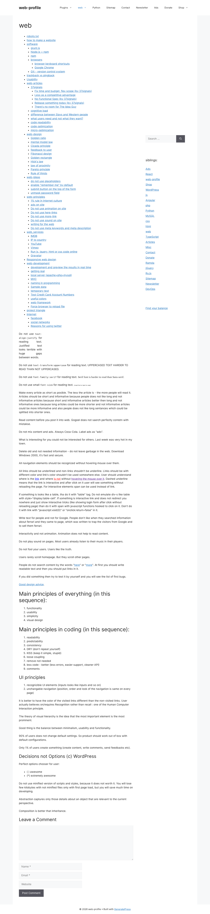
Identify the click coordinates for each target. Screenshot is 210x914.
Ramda (150, 262)
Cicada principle (40, 145)
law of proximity (40, 165)
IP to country (38, 239)
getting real (38, 271)
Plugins (64, 7)
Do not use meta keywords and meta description (61, 228)
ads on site (37, 204)
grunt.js (35, 48)
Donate (168, 7)
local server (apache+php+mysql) (51, 275)
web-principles (36, 196)
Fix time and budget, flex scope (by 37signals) (63, 91)
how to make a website (41, 40)
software (32, 44)
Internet (31, 314)
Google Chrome (44, 67)
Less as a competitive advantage (55, 95)
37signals (36, 87)
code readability (41, 122)
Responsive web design (41, 259)
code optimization (42, 126)
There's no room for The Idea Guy (55, 106)
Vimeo (35, 247)
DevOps (150, 289)
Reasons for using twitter (46, 326)
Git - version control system (48, 71)
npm (33, 55)
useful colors (38, 298)
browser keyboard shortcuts (52, 63)
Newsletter (142, 7)
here (77, 564)
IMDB (34, 236)
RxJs (148, 273)
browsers (36, 59)
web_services (35, 232)
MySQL (150, 215)
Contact (125, 7)
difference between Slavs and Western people (59, 114)
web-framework (41, 302)
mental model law (42, 142)
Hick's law (37, 161)
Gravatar (36, 255)
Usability (32, 79)
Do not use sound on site (46, 220)
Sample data (38, 286)
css (148, 221)
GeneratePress (122, 909)
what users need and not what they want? (57, 118)
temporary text (40, 290)
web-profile (30, 7)
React (149, 174)
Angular (150, 200)
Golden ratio (38, 138)
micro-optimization (42, 130)
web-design (34, 134)
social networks (40, 322)
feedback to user (41, 149)
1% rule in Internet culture (46, 200)
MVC (34, 279)
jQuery (150, 268)
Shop (181, 7)
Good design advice (31, 584)
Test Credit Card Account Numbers (52, 294)
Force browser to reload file (48, 306)
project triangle (36, 310)
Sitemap (110, 7)
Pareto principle (40, 169)
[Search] (180, 139)
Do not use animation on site (48, 208)
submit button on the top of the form (53, 189)
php (148, 205)
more (89, 564)
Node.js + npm (40, 51)
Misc (148, 247)
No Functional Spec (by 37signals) (56, 98)
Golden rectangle (41, 157)
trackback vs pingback (40, 75)
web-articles (34, 83)
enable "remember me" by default (52, 185)
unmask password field (45, 192)
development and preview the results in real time (61, 267)
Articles (150, 242)
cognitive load (39, 110)
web (80, 7)
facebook (36, 318)
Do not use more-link (44, 216)
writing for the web (42, 224)
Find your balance (157, 308)
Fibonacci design (41, 153)
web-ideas (33, 177)
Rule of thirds (39, 173)
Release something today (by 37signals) (59, 102)
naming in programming (45, 283)
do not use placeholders (46, 181)
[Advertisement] (165, 74)
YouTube (36, 243)
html (148, 226)
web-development (38, 263)
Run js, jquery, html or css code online (54, 251)
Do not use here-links (44, 212)
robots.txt (33, 36)
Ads (156, 7)
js (147, 195)
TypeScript (152, 236)
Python (96, 7)
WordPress (152, 189)
